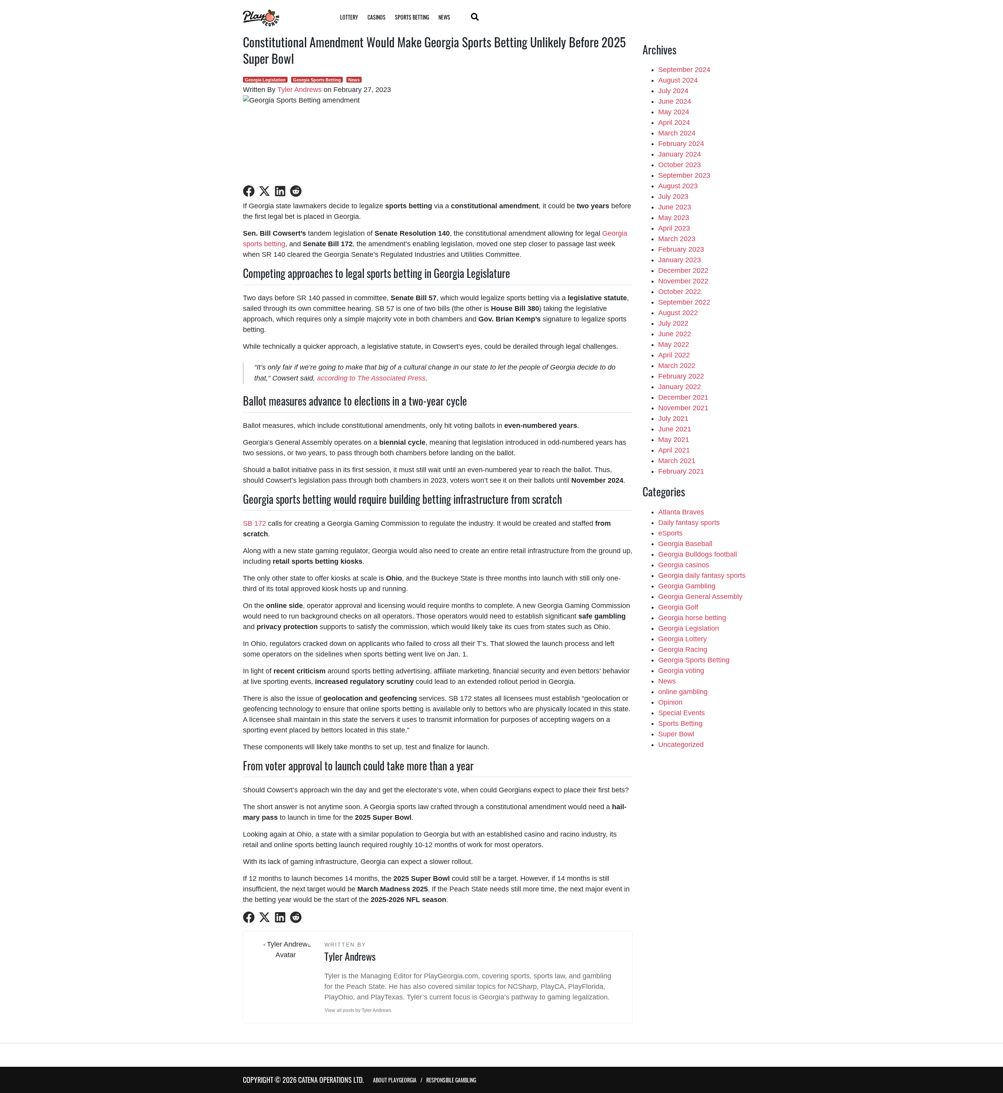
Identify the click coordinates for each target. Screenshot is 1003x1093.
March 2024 (676, 133)
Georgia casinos (683, 565)
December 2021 (683, 397)
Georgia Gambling (686, 586)
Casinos (377, 17)
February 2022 (681, 376)
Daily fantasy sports (689, 523)
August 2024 (678, 80)
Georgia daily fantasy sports (702, 575)
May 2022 (673, 344)
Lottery (349, 17)
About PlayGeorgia (394, 1080)
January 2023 (679, 260)
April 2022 (674, 355)
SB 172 (254, 523)
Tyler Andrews (299, 90)
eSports (670, 533)
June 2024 (674, 101)
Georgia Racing (682, 649)
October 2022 (679, 292)
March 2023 (676, 239)
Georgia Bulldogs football (697, 554)
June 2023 (674, 207)
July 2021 (673, 418)
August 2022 (678, 313)
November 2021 (683, 408)
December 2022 (683, 270)
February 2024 (681, 144)
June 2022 (674, 334)
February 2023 (681, 249)
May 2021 (673, 440)
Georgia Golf (678, 607)
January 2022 (679, 387)
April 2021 (674, 450)
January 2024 (679, 154)
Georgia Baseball (685, 544)
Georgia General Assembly (700, 597)
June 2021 (674, 429)
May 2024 (673, 112)
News (444, 17)
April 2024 (674, 122)
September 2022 (684, 302)
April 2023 (674, 228)
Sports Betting (412, 17)
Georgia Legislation (265, 80)
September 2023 (684, 175)
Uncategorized (681, 745)
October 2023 (679, 165)
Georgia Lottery (682, 639)
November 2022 (683, 281)
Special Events (681, 713)
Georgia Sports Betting (317, 80)
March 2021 (676, 461)
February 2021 (681, 471)
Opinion (670, 702)
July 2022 (673, 323)
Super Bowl (676, 734)
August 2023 (678, 186)
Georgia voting (681, 671)
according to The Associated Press (371, 378)
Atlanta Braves (681, 512)
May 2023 (673, 218)
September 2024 (684, 70)
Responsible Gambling (451, 1080)
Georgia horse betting (692, 618)
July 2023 (673, 196)
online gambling (683, 692)
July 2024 (673, 91)
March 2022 (676, 366)
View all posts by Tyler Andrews (358, 1010)
